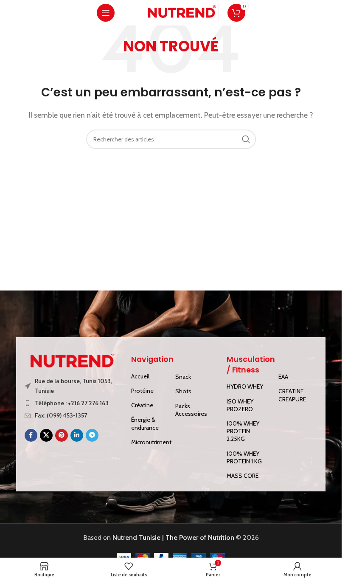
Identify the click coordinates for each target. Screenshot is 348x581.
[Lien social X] (46, 435)
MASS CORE (242, 475)
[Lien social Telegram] (92, 435)
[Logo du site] (181, 12)
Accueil (140, 376)
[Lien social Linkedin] (76, 435)
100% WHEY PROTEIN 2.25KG (243, 431)
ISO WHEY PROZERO (240, 405)
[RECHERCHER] (246, 139)
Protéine (142, 391)
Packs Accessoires (191, 409)
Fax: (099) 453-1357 (61, 415)
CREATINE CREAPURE (292, 395)
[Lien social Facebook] (31, 435)
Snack (183, 377)
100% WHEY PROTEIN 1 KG (244, 457)
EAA (283, 377)
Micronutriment (149, 442)
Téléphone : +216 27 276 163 (72, 403)
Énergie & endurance (145, 423)
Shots (183, 391)
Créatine (142, 405)
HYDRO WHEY (245, 386)
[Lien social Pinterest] (61, 435)
